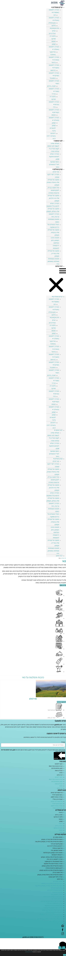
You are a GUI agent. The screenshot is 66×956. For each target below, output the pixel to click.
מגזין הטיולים (58, 169)
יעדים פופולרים (58, 7)
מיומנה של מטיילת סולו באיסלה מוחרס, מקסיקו (52, 182)
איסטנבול (53, 78)
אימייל (63, 742)
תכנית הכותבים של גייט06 (56, 766)
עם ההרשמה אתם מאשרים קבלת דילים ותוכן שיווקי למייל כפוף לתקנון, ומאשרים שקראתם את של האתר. (33, 750)
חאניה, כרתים (51, 86)
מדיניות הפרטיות (28, 952)
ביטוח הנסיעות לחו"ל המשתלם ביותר (54, 164)
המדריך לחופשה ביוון (54, 82)
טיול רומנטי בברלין (53, 187)
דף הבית (64, 558)
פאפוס (54, 41)
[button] (56, 281)
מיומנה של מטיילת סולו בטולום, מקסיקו (52, 210)
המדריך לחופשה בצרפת (54, 103)
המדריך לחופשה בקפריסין (54, 111)
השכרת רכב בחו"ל (58, 799)
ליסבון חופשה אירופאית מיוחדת (53, 191)
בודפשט (53, 70)
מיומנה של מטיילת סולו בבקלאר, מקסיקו (53, 232)
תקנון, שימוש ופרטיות (57, 768)
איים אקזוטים (55, 28)
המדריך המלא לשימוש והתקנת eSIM (54, 156)
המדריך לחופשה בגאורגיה (54, 58)
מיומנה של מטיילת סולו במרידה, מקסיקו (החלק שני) (49, 841)
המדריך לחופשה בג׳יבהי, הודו (54, 215)
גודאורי (53, 62)
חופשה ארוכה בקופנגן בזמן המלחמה (55, 240)
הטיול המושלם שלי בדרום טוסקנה (53, 225)
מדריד (54, 94)
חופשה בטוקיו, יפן (58, 837)
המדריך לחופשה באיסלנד (54, 48)
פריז (54, 107)
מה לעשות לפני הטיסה (57, 792)
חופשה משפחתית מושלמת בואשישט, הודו (53, 261)
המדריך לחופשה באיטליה (54, 19)
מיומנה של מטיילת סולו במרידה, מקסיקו (53, 253)
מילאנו (54, 25)
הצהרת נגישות (59, 770)
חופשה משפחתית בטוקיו (53, 220)
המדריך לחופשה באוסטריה (54, 11)
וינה (54, 15)
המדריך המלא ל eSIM (57, 797)
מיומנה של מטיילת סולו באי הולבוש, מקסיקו (53, 198)
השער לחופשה (59, 764)
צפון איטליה (52, 23)
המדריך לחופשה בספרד (54, 90)
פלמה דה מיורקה (53, 37)
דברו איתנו (59, 266)
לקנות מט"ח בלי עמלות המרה (54, 150)
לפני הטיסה (59, 141)
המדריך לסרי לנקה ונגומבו (53, 175)
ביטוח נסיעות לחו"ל (57, 795)
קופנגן (54, 44)
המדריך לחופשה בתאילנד (54, 118)
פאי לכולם (56, 172)
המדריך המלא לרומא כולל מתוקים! (52, 204)
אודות (61, 773)
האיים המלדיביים (52, 32)
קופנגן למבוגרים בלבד (53, 128)
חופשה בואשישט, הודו (57, 850)
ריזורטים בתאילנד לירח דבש (51, 136)
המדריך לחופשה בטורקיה (54, 74)
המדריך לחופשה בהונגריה (54, 66)
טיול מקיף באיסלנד (53, 53)
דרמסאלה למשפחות (56, 246)
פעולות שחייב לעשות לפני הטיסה (53, 144)
